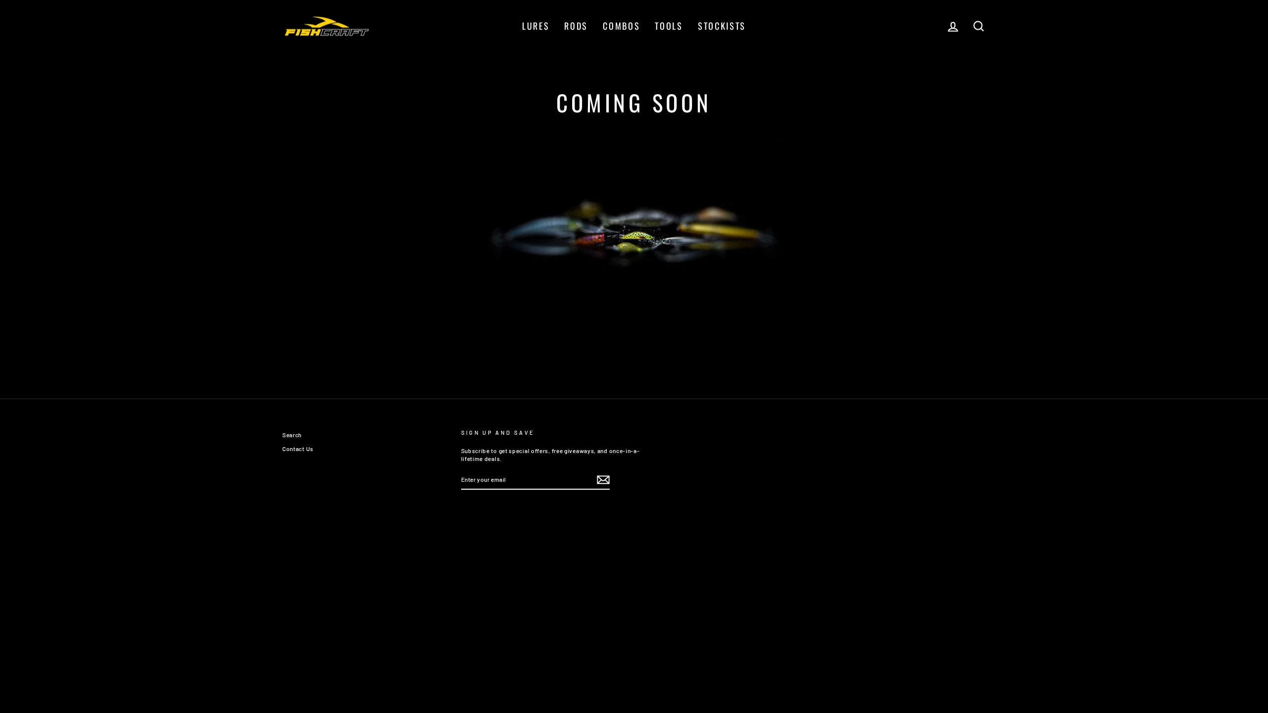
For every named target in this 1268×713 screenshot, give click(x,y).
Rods (576, 25)
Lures (536, 25)
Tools (669, 25)
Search (292, 434)
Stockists (722, 25)
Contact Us (298, 448)
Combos (621, 25)
